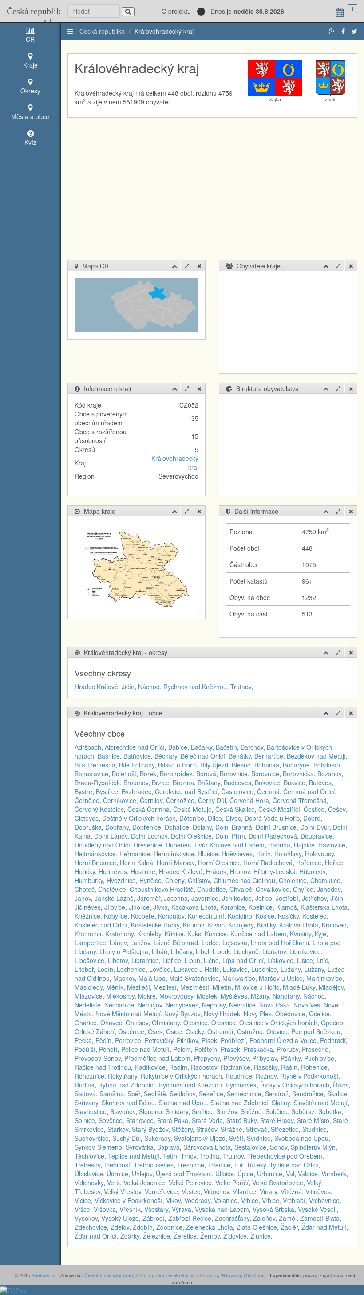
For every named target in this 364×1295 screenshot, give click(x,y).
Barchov (252, 747)
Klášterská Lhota (324, 907)
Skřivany (86, 1102)
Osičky (195, 1031)
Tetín (170, 1155)
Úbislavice (89, 1173)
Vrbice (249, 1200)
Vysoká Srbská (273, 1209)
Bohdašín (326, 764)
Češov (336, 809)
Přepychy (207, 1058)
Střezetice (285, 1129)
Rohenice (314, 1067)
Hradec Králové (96, 686)
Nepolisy (214, 1004)
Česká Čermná (148, 809)
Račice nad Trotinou (103, 1067)
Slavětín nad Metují (320, 1102)
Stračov (206, 1129)
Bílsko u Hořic (177, 764)
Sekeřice (211, 1093)
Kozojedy (240, 924)
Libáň (159, 951)
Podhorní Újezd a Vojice (283, 1040)
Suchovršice (92, 1138)
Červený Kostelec (99, 809)
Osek (155, 1031)
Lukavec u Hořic (196, 969)
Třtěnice (219, 1164)
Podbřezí (233, 1040)
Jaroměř (148, 898)
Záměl (288, 1218)
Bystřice (107, 791)
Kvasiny (300, 933)
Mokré (147, 995)
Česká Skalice (235, 809)
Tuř (238, 1164)
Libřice (171, 960)
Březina (183, 782)
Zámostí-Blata (320, 1218)
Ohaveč (111, 1022)
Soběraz (303, 1111)
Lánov (118, 942)
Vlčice (83, 1200)
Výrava (181, 1209)
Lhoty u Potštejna (123, 951)
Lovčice (159, 969)
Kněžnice (87, 915)
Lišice (305, 960)
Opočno (332, 1022)
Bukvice (294, 782)
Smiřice (202, 1111)
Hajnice (304, 844)
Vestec (191, 1191)
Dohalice (177, 827)
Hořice (334, 862)
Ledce (210, 942)
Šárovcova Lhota (207, 1147)
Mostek (207, 995)
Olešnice (195, 1022)
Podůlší (85, 1049)
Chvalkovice (272, 889)
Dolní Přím (230, 835)
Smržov (226, 1111)
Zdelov (120, 1227)
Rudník (85, 1084)
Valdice (308, 1173)
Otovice (277, 1031)
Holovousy (319, 853)
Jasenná (176, 898)
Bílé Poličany (136, 764)
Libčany (181, 951)
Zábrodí (153, 1218)
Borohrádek (176, 773)
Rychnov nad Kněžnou (195, 686)
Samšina (111, 1093)
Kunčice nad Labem (258, 933)
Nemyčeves (182, 1004)
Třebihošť (117, 1164)
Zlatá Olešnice (257, 1227)
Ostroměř (220, 1031)
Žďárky (129, 1235)
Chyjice (303, 889)
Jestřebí (287, 898)
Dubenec (178, 844)
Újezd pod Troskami (184, 1173)
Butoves (320, 782)
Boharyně (296, 764)
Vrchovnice (324, 1200)
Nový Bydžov (182, 1013)
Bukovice (267, 782)
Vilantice (244, 1191)
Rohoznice (89, 1075)
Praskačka (258, 1049)
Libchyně (246, 951)
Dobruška (88, 827)
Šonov (278, 1147)
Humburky (89, 880)
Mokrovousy (176, 995)
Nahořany (286, 995)
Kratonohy (119, 933)
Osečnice (131, 1031)
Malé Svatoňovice (194, 978)
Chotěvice (112, 889)
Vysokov (86, 1218)
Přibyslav (264, 1058)
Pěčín (103, 1040)
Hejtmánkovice (95, 853)
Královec (334, 924)
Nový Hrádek (222, 1013)
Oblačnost (255, 1275)
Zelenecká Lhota (209, 1227)
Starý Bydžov (150, 1129)
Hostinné (143, 871)
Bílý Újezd (214, 764)
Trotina (209, 1155)
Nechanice (119, 1004)
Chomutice (325, 880)
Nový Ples (258, 1013)
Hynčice (150, 880)
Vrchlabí (294, 1200)
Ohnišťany (166, 1022)
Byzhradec (136, 791)
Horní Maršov (175, 862)
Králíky (266, 924)
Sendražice (308, 1093)
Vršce (82, 1209)
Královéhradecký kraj (164, 31)
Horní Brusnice (95, 862)
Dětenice (191, 818)
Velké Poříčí (232, 1182)
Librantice (145, 960)
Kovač (216, 924)
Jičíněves (88, 907)
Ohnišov (137, 1022)
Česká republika (30, 11)
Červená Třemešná (300, 800)
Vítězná (291, 1191)
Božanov (329, 773)
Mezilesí (165, 987)
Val (290, 1173)
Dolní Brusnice (276, 827)
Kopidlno (240, 915)
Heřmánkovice (174, 853)
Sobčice (276, 1111)
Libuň (192, 960)
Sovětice (111, 1120)
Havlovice (331, 844)
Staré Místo (313, 1120)
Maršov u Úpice (281, 978)
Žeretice (185, 1235)
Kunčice (216, 933)
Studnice (314, 1129)
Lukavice (235, 969)
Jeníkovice (237, 898)
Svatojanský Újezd (200, 1138)
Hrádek (216, 871)
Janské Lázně (114, 898)
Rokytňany (122, 1075)
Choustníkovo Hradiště (162, 889)
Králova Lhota (298, 924)
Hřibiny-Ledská (274, 871)
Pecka (83, 1040)
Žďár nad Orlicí (96, 1235)
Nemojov (150, 1004)
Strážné (231, 1129)
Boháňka (266, 764)
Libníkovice (305, 951)
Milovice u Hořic (257, 987)
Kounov (193, 924)
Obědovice (290, 1013)
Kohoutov (171, 915)
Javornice (204, 898)
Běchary (165, 755)
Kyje (320, 933)
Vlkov (173, 1200)
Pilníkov (187, 1040)
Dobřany (117, 827)
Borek (148, 773)
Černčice (87, 800)
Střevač (256, 1129)
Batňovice (137, 755)
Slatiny (281, 1102)
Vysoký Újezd (120, 1218)
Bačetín (226, 747)
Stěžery (182, 1129)
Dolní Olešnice (191, 835)
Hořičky (85, 871)
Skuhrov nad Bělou (128, 1102)
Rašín (289, 1067)
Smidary (177, 1111)
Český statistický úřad (108, 1275)
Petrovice (128, 1040)
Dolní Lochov (149, 835)
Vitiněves (318, 1191)
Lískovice (280, 960)
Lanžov (140, 942)
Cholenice (293, 880)
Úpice (245, 1173)
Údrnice (117, 1173)
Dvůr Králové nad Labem (229, 844)
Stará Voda (207, 1120)
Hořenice (308, 862)
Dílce (215, 818)
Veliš (113, 1182)
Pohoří (108, 1049)
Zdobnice (169, 1227)
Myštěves (234, 995)
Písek (209, 1040)
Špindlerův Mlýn (313, 1147)
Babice (177, 747)
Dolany (202, 827)
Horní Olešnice (219, 862)
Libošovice (89, 960)
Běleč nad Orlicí (203, 755)
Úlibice (224, 1173)
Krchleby (149, 933)
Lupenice (264, 969)
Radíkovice (150, 1067)
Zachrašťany (232, 1218)
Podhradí (333, 1040)
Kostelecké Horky (155, 924)
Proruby (287, 1049)
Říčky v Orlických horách (294, 1084)
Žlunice (260, 1235)
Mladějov (331, 987)
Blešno (241, 764)
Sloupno (150, 1111)
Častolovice (237, 791)
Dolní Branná (233, 827)
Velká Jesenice (144, 1182)
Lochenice (131, 969)
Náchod (149, 686)
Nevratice (242, 1004)
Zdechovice (91, 1227)
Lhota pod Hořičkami (280, 942)
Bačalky (201, 747)
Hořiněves (113, 871)
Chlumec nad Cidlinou (244, 880)
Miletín (222, 987)
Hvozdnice (121, 880)
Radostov (204, 1067)
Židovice (235, 1235)
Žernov (210, 1235)
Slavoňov (122, 1111)
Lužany (291, 969)
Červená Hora (249, 800)
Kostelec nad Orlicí (101, 924)
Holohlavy (287, 853)
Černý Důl (212, 800)
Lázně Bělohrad (176, 942)
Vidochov (216, 1191)
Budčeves (237, 782)
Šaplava (168, 1147)
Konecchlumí (206, 915)
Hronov (240, 871)
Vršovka (105, 1209)
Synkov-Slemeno (98, 1147)
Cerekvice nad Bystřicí (186, 791)
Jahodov (328, 889)
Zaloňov (264, 1218)
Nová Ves (306, 1004)
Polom (182, 1049)
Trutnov (240, 686)
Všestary (156, 1209)
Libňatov (274, 951)
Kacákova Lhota (194, 907)
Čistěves (87, 818)
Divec (233, 818)
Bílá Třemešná (95, 764)
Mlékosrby (120, 995)
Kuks (194, 933)
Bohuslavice (91, 773)
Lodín (105, 969)
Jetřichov (314, 898)
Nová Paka (274, 1004)
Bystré (83, 791)
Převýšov (236, 1058)
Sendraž (277, 1093)
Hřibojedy (312, 871)
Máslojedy (89, 987)
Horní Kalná (136, 862)
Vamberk (333, 1173)
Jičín (128, 686)
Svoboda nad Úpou (301, 1138)
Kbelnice (261, 907)
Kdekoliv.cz (44, 1275)
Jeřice (263, 898)
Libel (202, 951)
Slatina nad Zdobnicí (239, 1102)
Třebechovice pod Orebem (284, 1155)
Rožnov (266, 1075)
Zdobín (143, 1227)
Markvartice (238, 978)
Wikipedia (231, 1275)
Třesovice (190, 1164)
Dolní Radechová (273, 835)
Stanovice (140, 1120)
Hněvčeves (237, 853)
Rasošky (265, 1067)
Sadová (85, 1093)
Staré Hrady (276, 1120)
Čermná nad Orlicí (309, 791)
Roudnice (239, 1075)
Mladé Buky (299, 987)
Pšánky (291, 1058)
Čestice (314, 809)
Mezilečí (138, 987)
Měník (114, 987)
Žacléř (289, 1227)
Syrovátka (140, 1147)
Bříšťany (209, 782)
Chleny (174, 880)
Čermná (268, 791)
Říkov (340, 1084)
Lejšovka (234, 942)
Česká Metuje (192, 809)
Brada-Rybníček (97, 782)
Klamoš (286, 907)
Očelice (319, 1013)
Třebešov (87, 1164)
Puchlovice (319, 1058)
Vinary (268, 1191)
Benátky (240, 755)
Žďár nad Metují (323, 1227)
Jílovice (114, 907)
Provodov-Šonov (98, 1058)
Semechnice (244, 1093)
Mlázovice (89, 995)
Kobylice (115, 915)
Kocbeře (142, 915)
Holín (263, 853)
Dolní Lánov (110, 835)
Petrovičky (159, 1040)
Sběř (133, 1093)
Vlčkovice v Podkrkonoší (128, 1200)
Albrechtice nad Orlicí (135, 747)
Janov (83, 898)
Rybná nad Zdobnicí (126, 1084)
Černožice (180, 800)
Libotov (118, 960)
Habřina (279, 844)
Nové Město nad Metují (128, 1013)
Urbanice (269, 1173)
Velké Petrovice (190, 1182)
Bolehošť (124, 773)
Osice (174, 1031)
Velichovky (89, 1182)
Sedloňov (182, 1093)
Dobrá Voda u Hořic (272, 818)
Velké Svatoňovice (277, 1182)
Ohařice (86, 1022)
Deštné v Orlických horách (139, 818)
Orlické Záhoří (95, 1031)
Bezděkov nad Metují (316, 755)
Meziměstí (194, 987)
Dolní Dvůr (314, 827)
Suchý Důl (126, 1138)
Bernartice (268, 755)
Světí (236, 1138)
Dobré (311, 818)
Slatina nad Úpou (182, 1102)
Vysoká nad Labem (222, 1209)
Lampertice (90, 942)
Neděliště (88, 1004)
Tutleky (256, 1164)
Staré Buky (241, 1120)
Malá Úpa (152, 978)
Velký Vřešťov (122, 1191)
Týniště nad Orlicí (293, 1164)
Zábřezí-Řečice (189, 1218)
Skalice (337, 1093)
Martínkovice (324, 978)
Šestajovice (250, 1147)
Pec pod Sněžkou (315, 1031)
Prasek (230, 1049)
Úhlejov (142, 1173)
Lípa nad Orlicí (243, 960)
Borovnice (234, 773)
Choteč (85, 889)
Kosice (265, 915)
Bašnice (109, 755)
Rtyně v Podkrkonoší (309, 1075)
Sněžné (251, 1111)
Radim (178, 1067)
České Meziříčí (279, 809)
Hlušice (208, 853)
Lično (211, 960)
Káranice (232, 907)
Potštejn (205, 1049)
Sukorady (157, 1138)
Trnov (188, 1155)
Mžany (260, 995)
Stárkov (117, 1129)
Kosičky (288, 915)
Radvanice (235, 1067)
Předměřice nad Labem (157, 1058)
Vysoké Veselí (317, 1209)
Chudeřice (211, 889)
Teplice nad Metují (133, 1155)
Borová (206, 773)
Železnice (156, 1235)
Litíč (322, 960)
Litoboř (84, 969)
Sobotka (329, 1111)
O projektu (176, 11)
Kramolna (88, 933)
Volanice (225, 1200)
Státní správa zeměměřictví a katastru (176, 1275)
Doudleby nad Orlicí (102, 844)
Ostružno (250, 1031)
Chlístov (199, 880)
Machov (124, 978)
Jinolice (139, 907)
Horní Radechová (268, 862)
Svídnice (259, 1138)
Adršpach (88, 747)
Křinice (174, 933)
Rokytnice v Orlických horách (181, 1075)
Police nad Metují (145, 1049)
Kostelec (314, 915)
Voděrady (197, 1200)
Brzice (160, 782)
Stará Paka (172, 1120)
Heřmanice (134, 853)
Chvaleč (240, 889)
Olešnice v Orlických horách (278, 1022)
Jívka (160, 907)
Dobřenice (146, 827)
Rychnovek (241, 1084)
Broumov (135, 782)
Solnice (85, 1120)
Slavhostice (91, 1111)
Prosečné (315, 1049)
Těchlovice (89, 1155)
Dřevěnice (148, 844)
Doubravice (316, 835)
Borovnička (298, 773)
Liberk (221, 951)
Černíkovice (119, 800)
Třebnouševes (154, 1164)
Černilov (151, 800)
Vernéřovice (161, 1191)
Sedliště (155, 1093)
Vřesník (130, 1209)
